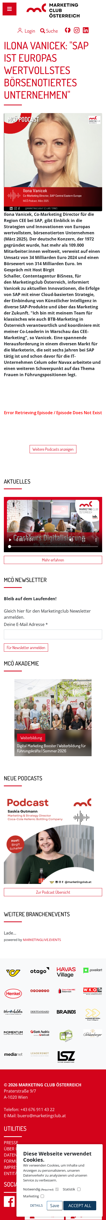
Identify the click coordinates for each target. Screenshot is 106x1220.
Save (54, 1205)
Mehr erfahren (53, 559)
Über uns (14, 1149)
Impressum (15, 1167)
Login (30, 30)
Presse (11, 1142)
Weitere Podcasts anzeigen (53, 449)
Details (36, 1205)
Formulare (16, 1161)
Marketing (31, 1196)
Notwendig (38, 1189)
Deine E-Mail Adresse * (26, 624)
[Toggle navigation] (9, 9)
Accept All (79, 1205)
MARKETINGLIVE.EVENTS (42, 939)
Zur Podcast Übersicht (53, 892)
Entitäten (14, 1173)
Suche (51, 30)
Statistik (69, 1189)
